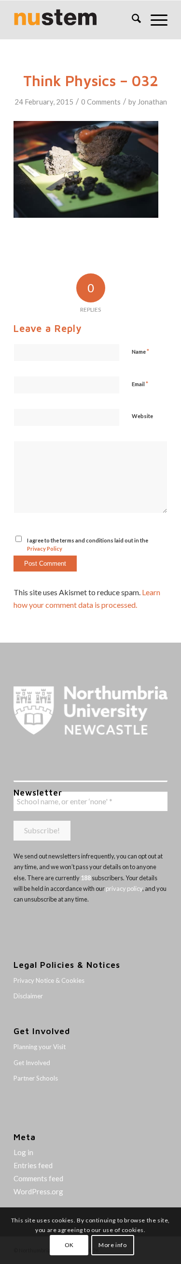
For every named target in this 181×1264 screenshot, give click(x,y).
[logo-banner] (75, 19)
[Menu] (154, 19)
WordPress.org (38, 1191)
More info (112, 1245)
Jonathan (152, 101)
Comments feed (38, 1178)
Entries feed (33, 1165)
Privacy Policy (44, 548)
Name (140, 351)
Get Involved (32, 1063)
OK (69, 1245)
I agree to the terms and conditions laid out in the (87, 544)
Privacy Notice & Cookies (49, 980)
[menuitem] (131, 19)
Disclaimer (28, 996)
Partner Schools (36, 1078)
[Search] (131, 19)
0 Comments (101, 101)
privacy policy (124, 888)
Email (140, 384)
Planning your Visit (40, 1047)
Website (142, 416)
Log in (23, 1152)
